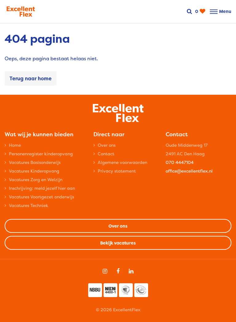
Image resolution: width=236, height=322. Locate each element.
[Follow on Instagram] (105, 271)
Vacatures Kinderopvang (34, 171)
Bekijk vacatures (118, 243)
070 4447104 (180, 162)
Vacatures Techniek (28, 205)
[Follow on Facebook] (118, 271)
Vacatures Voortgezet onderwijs (41, 197)
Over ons (107, 145)
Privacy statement (117, 171)
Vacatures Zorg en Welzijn (35, 179)
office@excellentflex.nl (189, 171)
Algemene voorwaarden (122, 162)
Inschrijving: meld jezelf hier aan (42, 188)
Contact (106, 154)
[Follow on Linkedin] (131, 271)
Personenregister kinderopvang (41, 154)
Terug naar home (31, 78)
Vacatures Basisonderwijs (35, 162)
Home (15, 145)
